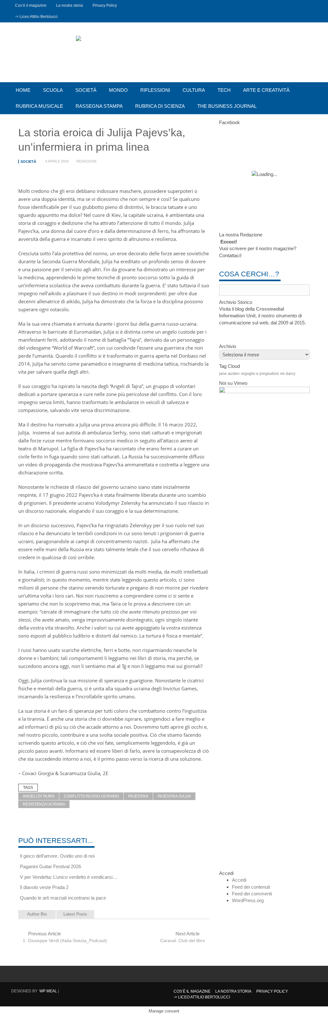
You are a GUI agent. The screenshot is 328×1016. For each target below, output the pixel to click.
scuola (53, 90)
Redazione (86, 161)
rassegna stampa (99, 106)
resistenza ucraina (44, 804)
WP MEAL (48, 991)
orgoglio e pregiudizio (260, 373)
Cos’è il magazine (30, 5)
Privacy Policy (105, 5)
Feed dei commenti (252, 893)
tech (224, 90)
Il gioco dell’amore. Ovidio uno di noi (57, 856)
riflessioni (155, 90)
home (23, 90)
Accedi (239, 880)
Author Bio (37, 914)
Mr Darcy (287, 373)
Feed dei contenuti (251, 887)
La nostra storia (69, 5)
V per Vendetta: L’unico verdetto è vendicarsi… (68, 877)
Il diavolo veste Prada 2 (44, 887)
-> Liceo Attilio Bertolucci (36, 16)
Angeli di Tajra (38, 796)
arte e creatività (266, 90)
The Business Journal (227, 106)
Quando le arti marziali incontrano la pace (63, 898)
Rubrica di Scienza (160, 106)
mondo (118, 90)
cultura (194, 90)
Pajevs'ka (138, 796)
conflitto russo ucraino (91, 796)
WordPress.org (248, 900)
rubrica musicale (39, 106)
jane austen (229, 373)
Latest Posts (75, 914)
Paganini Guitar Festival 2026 (50, 866)
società (85, 90)
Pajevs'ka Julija (174, 796)
